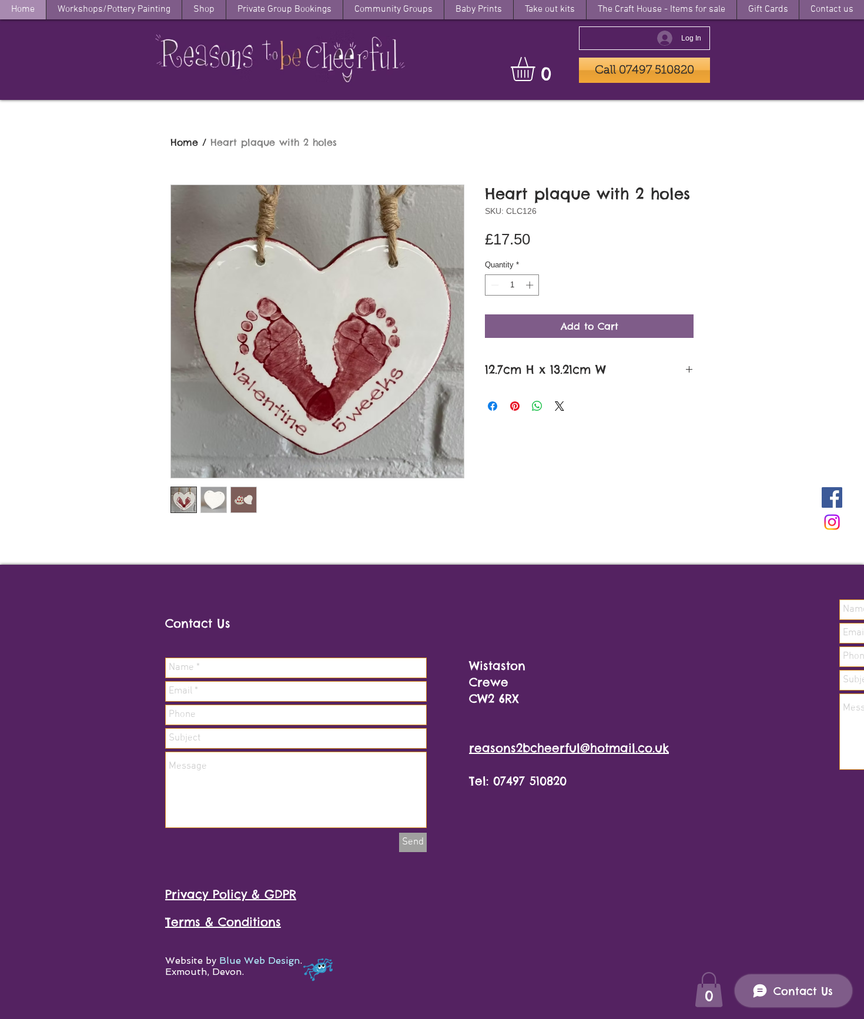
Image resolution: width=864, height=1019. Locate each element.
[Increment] (531, 285)
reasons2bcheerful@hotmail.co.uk (569, 747)
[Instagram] (832, 522)
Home (184, 142)
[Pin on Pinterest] (515, 406)
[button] (537, 69)
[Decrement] (494, 285)
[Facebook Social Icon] (832, 497)
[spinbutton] (512, 285)
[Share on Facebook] (492, 406)
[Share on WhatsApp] (537, 406)
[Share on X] (559, 406)
